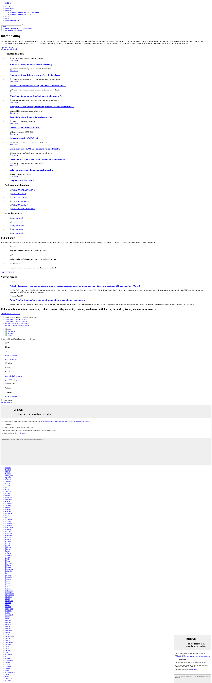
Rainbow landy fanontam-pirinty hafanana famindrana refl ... (38, 85)
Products (8, 10)
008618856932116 (11, 359)
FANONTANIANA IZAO (10, 314)
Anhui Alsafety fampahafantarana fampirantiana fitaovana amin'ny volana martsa (47, 300)
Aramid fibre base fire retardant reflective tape (31, 117)
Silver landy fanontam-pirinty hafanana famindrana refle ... (37, 96)
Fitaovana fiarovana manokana (20, 14)
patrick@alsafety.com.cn (13, 380)
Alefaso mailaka (6, 402)
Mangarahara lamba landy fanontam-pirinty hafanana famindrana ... (42, 106)
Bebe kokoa (14, 60)
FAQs (7, 18)
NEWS (7, 16)
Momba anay (9, 8)
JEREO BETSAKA (8, 272)
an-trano (8, 6)
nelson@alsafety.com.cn (13, 376)
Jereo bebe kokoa (7, 47)
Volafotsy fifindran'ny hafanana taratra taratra (31, 170)
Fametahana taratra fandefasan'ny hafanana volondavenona (37, 159)
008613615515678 (12, 356)
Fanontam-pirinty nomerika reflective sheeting (31, 64)
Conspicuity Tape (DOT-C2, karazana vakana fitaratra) (35, 149)
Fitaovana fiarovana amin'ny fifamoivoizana (25, 12)
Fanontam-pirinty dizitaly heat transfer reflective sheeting (36, 75)
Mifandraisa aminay (12, 20)
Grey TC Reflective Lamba (22, 180)
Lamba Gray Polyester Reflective (25, 128)
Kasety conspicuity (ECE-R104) (24, 138)
